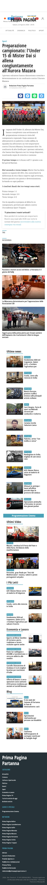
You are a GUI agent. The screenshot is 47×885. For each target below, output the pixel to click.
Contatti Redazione (8, 856)
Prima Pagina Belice (8, 821)
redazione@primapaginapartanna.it (14, 871)
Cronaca (21, 30)
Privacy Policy (6, 865)
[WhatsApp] (34, 96)
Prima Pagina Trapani (9, 843)
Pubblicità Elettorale (9, 868)
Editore (4, 853)
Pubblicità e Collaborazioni (11, 862)
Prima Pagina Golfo (8, 827)
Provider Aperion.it (8, 859)
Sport (41, 30)
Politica (32, 30)
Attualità (9, 30)
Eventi (4, 786)
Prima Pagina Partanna (10, 837)
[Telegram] (41, 96)
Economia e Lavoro (8, 792)
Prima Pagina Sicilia (9, 840)
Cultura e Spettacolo (9, 780)
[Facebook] (20, 96)
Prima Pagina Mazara (9, 834)
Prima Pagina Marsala (9, 831)
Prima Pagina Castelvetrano (11, 824)
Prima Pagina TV (7, 795)
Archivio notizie (7, 801)
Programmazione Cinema (10, 811)
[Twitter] (27, 96)
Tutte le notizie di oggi (9, 798)
